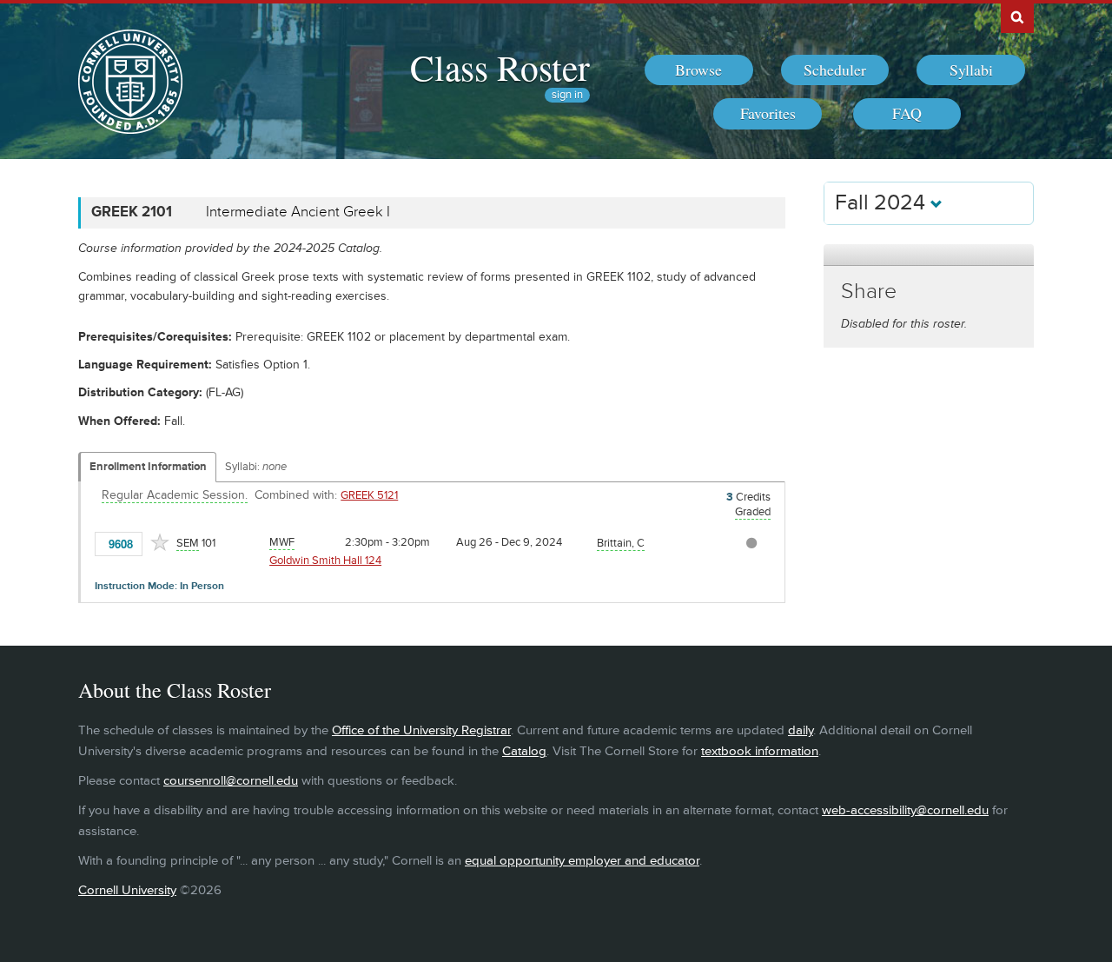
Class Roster (500, 67)
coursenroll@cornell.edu (230, 781)
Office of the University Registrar (421, 730)
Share (869, 291)
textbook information (759, 751)
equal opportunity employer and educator (582, 861)
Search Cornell (1017, 16)
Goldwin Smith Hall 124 (325, 560)
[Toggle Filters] (929, 255)
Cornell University (127, 890)
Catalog (524, 751)
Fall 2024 (882, 202)
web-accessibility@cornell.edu (905, 810)
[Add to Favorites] (159, 542)
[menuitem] (699, 70)
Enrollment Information (148, 467)
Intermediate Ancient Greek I (298, 212)
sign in (567, 95)
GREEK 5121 (369, 495)
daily (800, 730)
